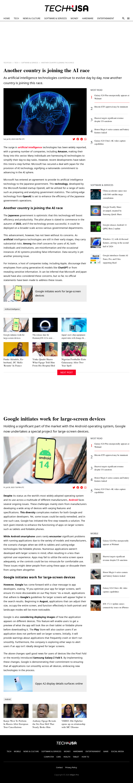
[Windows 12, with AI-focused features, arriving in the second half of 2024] (96, 243)
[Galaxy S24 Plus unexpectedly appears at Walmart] (96, 542)
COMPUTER (49, 756)
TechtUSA (8, 63)
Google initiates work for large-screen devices (58, 293)
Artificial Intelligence (12, 309)
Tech (16, 63)
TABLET (76, 756)
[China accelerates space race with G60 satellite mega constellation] (96, 194)
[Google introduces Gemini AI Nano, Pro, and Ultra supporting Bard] (96, 259)
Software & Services (29, 63)
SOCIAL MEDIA (117, 751)
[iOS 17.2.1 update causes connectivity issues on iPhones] (96, 605)
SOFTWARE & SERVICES (55, 18)
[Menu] (128, 18)
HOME (7, 18)
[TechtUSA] (66, 8)
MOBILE (17, 751)
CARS (58, 756)
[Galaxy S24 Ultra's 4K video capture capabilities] (96, 590)
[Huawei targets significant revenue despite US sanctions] (96, 558)
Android (73, 499)
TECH (16, 18)
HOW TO (85, 756)
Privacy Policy (71, 767)
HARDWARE (87, 18)
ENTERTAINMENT (105, 18)
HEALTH (67, 756)
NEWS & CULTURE (31, 18)
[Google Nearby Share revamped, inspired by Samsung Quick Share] (96, 210)
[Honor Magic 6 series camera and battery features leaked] (96, 574)
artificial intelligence (30, 147)
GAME (105, 751)
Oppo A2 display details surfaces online (59, 683)
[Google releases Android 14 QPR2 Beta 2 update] (96, 226)
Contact (59, 767)
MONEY (74, 18)
